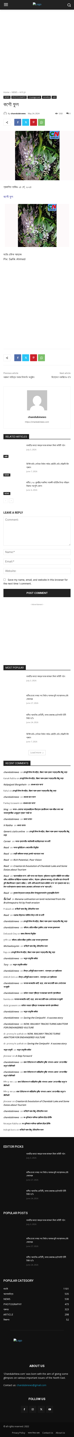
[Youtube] (49, 1409)
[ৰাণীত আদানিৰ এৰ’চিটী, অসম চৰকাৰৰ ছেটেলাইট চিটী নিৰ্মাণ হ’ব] (13, 720)
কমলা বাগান (27, 819)
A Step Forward (23, 1055)
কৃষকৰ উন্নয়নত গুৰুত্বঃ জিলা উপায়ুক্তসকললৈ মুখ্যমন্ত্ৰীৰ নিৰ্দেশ (36, 892)
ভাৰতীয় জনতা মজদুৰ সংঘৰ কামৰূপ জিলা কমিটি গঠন (45, 445)
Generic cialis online (14, 831)
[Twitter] (25, 122)
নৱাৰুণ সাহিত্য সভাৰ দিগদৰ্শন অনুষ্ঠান (18, 377)
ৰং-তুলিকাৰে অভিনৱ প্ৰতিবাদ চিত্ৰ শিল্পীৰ (37, 1117)
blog (5, 809)
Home (6, 92)
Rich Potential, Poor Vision (27, 859)
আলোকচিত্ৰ (46, 97)
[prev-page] (5, 500)
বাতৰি (54, 97)
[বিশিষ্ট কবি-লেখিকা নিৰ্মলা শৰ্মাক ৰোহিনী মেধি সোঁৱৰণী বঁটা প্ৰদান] (13, 469)
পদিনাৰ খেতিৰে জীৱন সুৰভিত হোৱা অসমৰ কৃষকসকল (41, 927)
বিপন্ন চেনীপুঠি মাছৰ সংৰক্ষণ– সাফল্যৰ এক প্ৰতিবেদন (42, 970)
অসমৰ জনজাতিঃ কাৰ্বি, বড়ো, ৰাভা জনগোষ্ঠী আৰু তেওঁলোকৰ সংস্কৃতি (38, 999)
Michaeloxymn (11, 946)
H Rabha (8, 825)
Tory (5, 964)
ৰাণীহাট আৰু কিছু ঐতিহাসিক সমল (27, 908)
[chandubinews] (5, 113)
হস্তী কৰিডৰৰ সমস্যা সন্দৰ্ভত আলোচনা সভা (28, 853)
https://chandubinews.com (37, 422)
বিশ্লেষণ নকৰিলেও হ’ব (61, 377)
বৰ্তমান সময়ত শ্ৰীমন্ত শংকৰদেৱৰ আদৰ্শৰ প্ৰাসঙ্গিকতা (42, 992)
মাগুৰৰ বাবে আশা (37, 784)
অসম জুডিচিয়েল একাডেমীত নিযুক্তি (25, 847)
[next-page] (11, 500)
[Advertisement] (37, 48)
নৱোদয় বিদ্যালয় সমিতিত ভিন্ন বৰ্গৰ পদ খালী (28, 915)
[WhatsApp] (41, 122)
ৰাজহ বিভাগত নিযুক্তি (28, 933)
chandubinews (18, 113)
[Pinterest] (33, 122)
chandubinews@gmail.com (31, 1385)
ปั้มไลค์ (6, 899)
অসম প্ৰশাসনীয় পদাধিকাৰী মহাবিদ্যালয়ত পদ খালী (32, 841)
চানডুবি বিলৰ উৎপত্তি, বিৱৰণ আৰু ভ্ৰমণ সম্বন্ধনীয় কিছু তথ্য (45, 772)
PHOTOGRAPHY (19, 97)
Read (6, 847)
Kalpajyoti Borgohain (14, 784)
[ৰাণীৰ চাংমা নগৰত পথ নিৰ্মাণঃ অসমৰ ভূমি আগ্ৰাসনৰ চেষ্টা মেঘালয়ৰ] (13, 701)
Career (7, 841)
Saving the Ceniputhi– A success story (43, 1017)
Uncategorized (34, 97)
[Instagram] (32, 1409)
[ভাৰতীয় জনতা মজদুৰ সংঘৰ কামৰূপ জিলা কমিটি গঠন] (13, 451)
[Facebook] (17, 122)
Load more (35, 752)
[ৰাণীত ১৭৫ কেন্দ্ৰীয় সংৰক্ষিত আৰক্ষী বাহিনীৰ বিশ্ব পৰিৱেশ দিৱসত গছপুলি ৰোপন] (13, 488)
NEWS (14, 92)
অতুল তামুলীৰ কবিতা (30, 958)
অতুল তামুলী (7, 1049)
